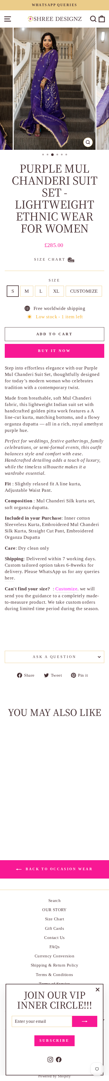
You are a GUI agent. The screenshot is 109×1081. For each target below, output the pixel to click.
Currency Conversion (54, 955)
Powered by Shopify (54, 1076)
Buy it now (54, 351)
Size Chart (54, 918)
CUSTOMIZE (84, 291)
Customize (66, 588)
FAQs (54, 946)
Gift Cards (54, 928)
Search (54, 900)
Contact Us (54, 937)
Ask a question (55, 657)
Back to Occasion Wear (58, 869)
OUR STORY (54, 909)
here (9, 578)
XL (56, 291)
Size (55, 280)
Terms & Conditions (54, 974)
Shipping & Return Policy (55, 965)
